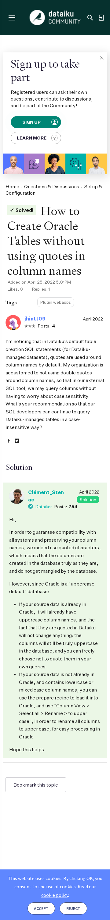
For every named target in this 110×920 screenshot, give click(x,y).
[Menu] (11, 17)
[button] (102, 57)
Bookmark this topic (35, 785)
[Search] (90, 17)
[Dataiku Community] (55, 17)
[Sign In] (101, 17)
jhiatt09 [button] (35, 319)
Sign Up (31, 122)
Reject (73, 908)
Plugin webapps (55, 302)
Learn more (31, 137)
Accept (41, 908)
